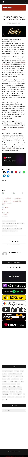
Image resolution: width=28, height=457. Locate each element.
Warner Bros (18, 396)
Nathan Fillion (6, 228)
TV (24, 394)
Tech (11, 394)
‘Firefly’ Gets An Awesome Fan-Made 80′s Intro (17, 200)
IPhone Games (20, 223)
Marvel (16, 381)
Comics (4, 376)
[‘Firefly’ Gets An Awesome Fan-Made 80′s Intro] (18, 195)
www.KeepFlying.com (8, 148)
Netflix (13, 384)
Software (19, 389)
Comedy (20, 373)
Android (17, 371)
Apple (22, 371)
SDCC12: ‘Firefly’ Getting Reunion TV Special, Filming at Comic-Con (7, 201)
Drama (17, 376)
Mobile (21, 381)
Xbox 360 (5, 399)
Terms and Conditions (10, 456)
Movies (4, 384)
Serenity (5, 231)
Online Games (15, 228)
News (18, 384)
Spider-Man (5, 391)
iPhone (4, 381)
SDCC (14, 389)
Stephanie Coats (14, 245)
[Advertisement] (14, 347)
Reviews (5, 389)
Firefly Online (6, 80)
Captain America (12, 373)
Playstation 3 (12, 386)
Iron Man (10, 381)
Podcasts (19, 386)
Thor (15, 394)
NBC (9, 384)
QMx (21, 228)
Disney (12, 376)
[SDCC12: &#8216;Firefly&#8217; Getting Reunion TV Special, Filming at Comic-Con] (7, 195)
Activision (10, 371)
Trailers (20, 394)
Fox (22, 376)
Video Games (10, 396)
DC (8, 376)
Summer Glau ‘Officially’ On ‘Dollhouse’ (5, 214)
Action (4, 371)
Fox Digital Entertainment (9, 223)
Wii (24, 396)
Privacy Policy (19, 456)
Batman (5, 373)
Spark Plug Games (13, 231)
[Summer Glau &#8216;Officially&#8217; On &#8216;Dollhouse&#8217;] (7, 209)
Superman (5, 394)
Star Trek (12, 391)
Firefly (13, 220)
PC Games (5, 386)
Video (4, 396)
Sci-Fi (10, 389)
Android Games (6, 220)
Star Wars (18, 391)
